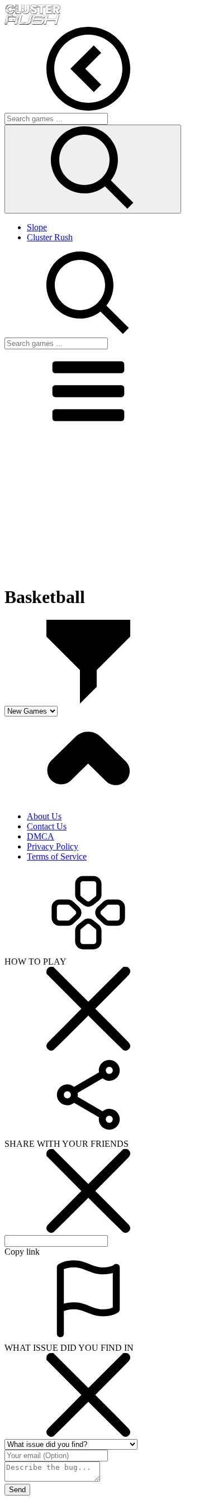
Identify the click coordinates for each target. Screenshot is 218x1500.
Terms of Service (57, 856)
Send (17, 1489)
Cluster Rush (50, 237)
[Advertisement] (109, 505)
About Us (44, 816)
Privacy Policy (52, 846)
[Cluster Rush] (32, 21)
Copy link (22, 1251)
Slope (37, 227)
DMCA (40, 836)
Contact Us (47, 826)
